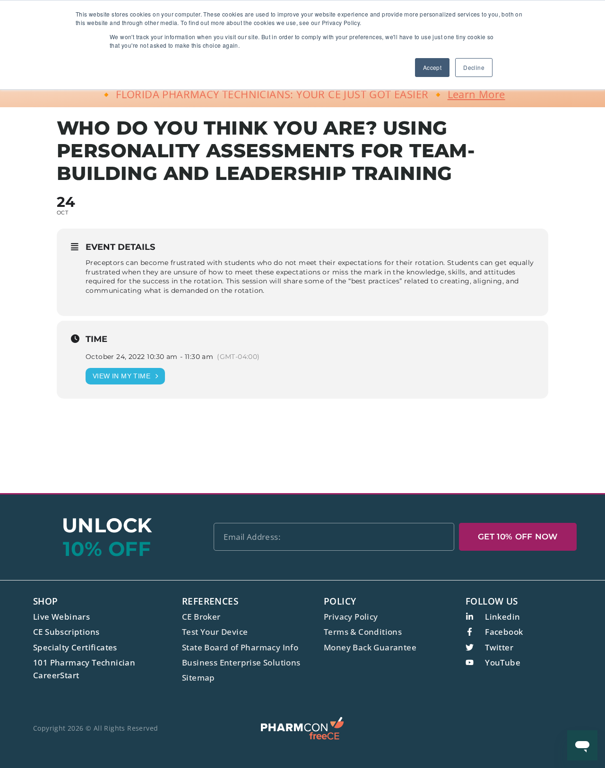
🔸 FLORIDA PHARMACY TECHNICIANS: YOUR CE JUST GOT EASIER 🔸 (302, 94)
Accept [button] (432, 67)
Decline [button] (473, 67)
